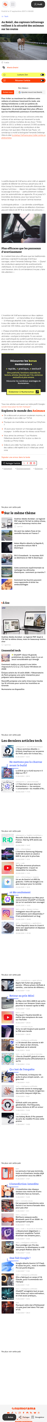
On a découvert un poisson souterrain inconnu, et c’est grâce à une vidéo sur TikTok (24, 416)
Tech (6, 16)
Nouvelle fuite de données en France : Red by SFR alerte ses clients (29, 839)
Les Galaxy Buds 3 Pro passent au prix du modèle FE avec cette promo (30, 1118)
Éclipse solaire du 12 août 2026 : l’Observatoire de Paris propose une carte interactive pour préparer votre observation (22, 675)
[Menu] (12, 4)
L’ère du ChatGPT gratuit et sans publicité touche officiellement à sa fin (30, 1058)
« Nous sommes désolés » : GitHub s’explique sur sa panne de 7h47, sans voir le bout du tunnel (30, 751)
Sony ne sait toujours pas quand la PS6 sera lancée (30, 1030)
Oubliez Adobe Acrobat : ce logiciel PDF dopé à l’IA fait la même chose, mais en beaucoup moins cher (30, 521)
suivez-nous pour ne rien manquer (15, 406)
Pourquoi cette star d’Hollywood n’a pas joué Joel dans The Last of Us (30, 1307)
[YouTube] (8, 1412)
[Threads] (38, 1412)
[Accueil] (5, 4)
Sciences (39, 468)
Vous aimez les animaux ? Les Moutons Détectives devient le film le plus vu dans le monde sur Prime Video (22, 438)
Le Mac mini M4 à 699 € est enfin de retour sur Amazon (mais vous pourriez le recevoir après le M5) (31, 1003)
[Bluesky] (35, 1412)
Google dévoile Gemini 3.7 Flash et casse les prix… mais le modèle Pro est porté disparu (30, 1265)
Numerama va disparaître (12, 689)
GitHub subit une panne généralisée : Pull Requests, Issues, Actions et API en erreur (29, 1104)
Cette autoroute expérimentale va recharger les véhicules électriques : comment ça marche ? (29, 570)
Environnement (23, 468)
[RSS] (31, 1412)
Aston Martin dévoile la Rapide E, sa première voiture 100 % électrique (29, 545)
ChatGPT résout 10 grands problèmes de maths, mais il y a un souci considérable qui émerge (27, 657)
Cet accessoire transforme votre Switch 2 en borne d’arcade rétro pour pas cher (30, 1205)
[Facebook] (23, 1412)
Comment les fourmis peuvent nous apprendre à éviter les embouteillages (27, 582)
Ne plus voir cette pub (11, 507)
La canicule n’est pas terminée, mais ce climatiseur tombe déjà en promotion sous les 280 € (30, 1173)
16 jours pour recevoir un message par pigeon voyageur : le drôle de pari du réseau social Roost (24, 430)
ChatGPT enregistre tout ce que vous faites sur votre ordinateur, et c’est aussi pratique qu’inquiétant (30, 1293)
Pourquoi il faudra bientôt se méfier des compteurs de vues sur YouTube (29, 1017)
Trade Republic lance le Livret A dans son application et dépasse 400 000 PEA (30, 927)
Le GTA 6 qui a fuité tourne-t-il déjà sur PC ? (29, 772)
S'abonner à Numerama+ (21, 391)
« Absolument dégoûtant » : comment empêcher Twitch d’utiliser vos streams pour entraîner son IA (28, 1233)
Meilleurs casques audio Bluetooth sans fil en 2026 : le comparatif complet (29, 1219)
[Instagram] (19, 1412)
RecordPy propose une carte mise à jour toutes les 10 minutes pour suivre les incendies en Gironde (22, 683)
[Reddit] (27, 1412)
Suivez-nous (8, 92)
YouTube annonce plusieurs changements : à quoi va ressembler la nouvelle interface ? (28, 867)
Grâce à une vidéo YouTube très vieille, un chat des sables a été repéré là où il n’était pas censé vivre (24, 448)
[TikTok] (12, 1412)
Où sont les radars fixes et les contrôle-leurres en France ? (27, 532)
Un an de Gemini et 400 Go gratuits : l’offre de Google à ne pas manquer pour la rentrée (29, 881)
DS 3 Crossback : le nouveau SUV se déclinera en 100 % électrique (29, 556)
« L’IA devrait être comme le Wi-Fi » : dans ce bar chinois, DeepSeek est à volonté (30, 1044)
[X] (15, 1412)
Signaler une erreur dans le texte (15, 457)
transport (8, 468)
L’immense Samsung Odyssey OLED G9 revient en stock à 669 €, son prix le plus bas (29, 853)
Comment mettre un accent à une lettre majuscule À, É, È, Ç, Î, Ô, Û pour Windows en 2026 (21, 666)
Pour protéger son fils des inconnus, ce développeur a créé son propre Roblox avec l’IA (30, 1247)
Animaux (38, 411)
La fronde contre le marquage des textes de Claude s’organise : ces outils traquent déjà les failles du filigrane (30, 1090)
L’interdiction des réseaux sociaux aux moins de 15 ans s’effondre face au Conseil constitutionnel (28, 1191)
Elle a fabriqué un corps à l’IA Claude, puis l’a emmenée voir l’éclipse (29, 1279)
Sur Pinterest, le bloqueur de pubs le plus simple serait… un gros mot (29, 1077)
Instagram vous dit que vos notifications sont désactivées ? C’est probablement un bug (30, 913)
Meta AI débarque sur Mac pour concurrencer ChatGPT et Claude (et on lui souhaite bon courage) (30, 899)
